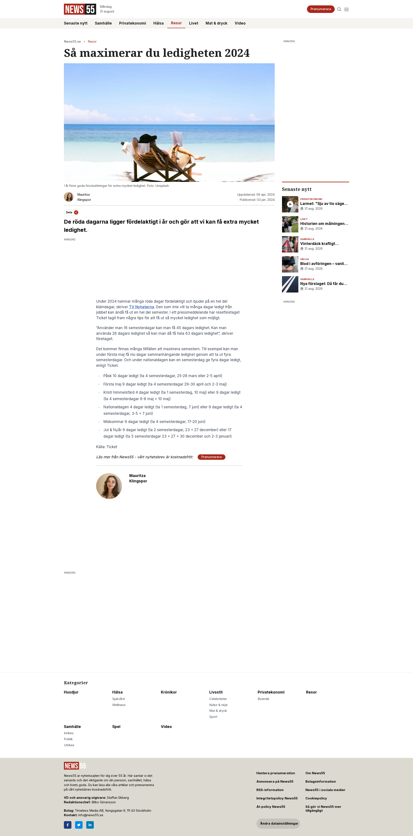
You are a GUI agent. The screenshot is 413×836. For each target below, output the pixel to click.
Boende (263, 699)
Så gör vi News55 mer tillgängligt (323, 809)
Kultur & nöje (218, 705)
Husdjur (71, 692)
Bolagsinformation (320, 781)
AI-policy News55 (270, 807)
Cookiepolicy (316, 798)
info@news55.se (90, 815)
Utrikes (69, 745)
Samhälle (103, 23)
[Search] (339, 9)
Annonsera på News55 (274, 781)
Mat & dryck (216, 23)
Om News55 (315, 773)
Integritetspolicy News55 (277, 798)
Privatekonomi (132, 23)
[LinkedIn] (90, 825)
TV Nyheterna (141, 307)
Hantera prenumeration (275, 773)
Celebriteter (218, 699)
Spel (116, 727)
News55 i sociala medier (325, 790)
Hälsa (158, 23)
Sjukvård (118, 699)
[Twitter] (79, 825)
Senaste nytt (76, 23)
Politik (68, 739)
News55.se (72, 41)
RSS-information (270, 790)
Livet (193, 23)
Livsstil (216, 692)
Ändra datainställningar (279, 823)
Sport (213, 717)
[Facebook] (67, 825)
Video (240, 23)
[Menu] (346, 9)
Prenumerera (321, 9)
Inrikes (69, 733)
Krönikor (169, 692)
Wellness (119, 705)
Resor (176, 23)
